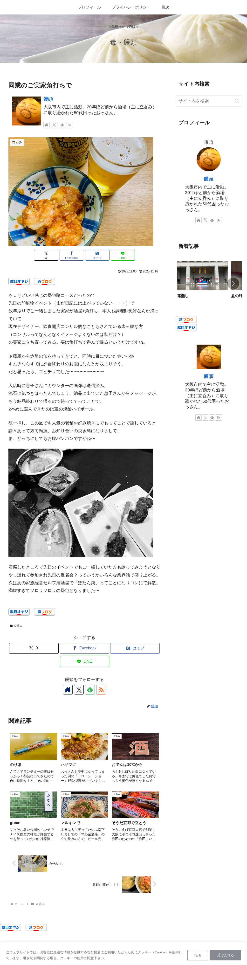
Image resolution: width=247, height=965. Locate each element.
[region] (123, 953)
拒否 (197, 955)
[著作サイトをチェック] (46, 125)
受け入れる (225, 955)
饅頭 (48, 99)
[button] (237, 101)
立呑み (18, 626)
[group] (202, 283)
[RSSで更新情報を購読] (70, 125)
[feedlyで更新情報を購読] (62, 125)
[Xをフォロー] (54, 125)
